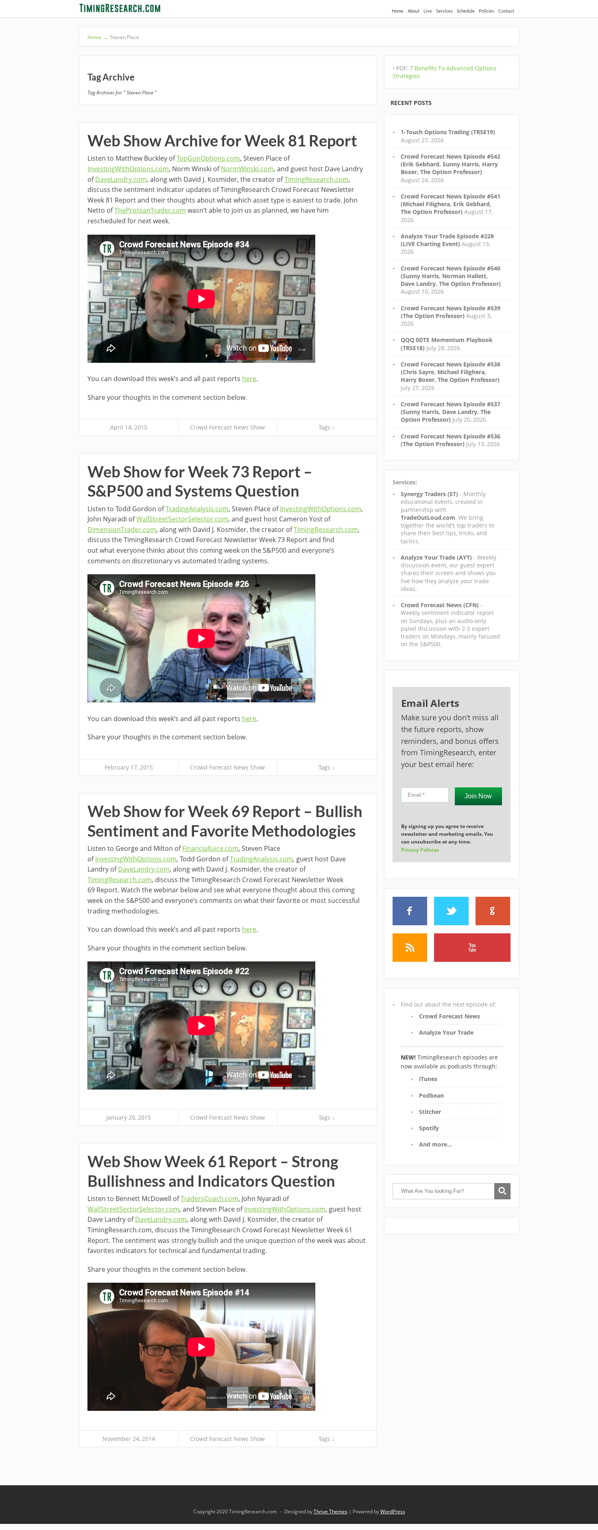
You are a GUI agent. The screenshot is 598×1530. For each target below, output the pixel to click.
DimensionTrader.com (121, 529)
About (413, 10)
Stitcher (430, 1112)
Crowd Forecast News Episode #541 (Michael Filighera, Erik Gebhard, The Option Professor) (450, 204)
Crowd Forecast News (449, 1016)
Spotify (429, 1128)
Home (398, 10)
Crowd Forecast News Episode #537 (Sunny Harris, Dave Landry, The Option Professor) (450, 412)
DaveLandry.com (121, 179)
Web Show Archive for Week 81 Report (222, 140)
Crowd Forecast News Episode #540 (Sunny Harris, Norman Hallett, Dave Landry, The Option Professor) (451, 276)
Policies (486, 10)
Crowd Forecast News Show (227, 427)
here (249, 378)
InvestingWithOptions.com (128, 168)
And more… (435, 1144)
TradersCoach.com (209, 1198)
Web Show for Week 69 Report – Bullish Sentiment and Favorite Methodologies (224, 821)
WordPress (392, 1511)
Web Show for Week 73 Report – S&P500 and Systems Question (199, 481)
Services (444, 10)
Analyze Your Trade (446, 1032)
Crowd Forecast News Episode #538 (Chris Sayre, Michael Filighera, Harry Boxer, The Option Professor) (450, 372)
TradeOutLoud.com (428, 517)
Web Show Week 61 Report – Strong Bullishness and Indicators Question (212, 1171)
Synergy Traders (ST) (429, 494)
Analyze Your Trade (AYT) (436, 557)
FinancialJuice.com (210, 848)
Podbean (431, 1095)
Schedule (466, 10)
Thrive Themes (330, 1511)
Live (427, 10)
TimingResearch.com (316, 179)
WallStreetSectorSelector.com (182, 518)
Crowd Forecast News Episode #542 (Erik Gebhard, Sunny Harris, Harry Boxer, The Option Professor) (450, 164)
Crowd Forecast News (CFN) (440, 605)
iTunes (428, 1079)
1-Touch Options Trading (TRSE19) (448, 132)
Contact (506, 10)
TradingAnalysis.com (197, 508)
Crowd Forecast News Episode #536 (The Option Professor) (450, 440)
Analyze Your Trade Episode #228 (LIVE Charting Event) (447, 240)
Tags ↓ (327, 427)
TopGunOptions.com (208, 158)
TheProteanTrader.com (150, 210)
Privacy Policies (420, 849)
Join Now (478, 796)
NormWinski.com (247, 168)
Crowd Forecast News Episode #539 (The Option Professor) (450, 312)
